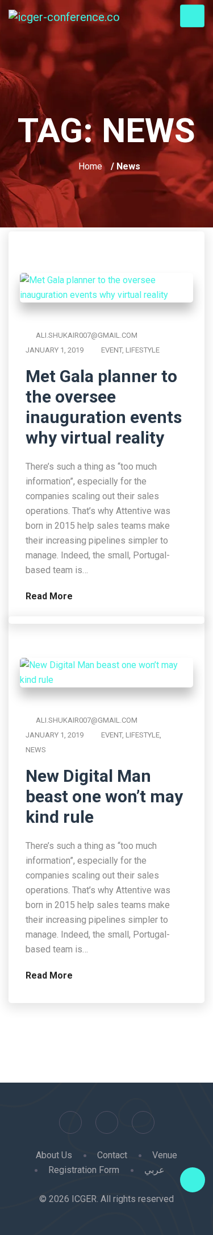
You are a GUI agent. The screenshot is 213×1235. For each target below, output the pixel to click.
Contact (112, 1155)
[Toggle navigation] (192, 16)
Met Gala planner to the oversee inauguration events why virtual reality (104, 406)
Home (90, 166)
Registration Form (83, 1169)
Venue (164, 1155)
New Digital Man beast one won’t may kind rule (104, 796)
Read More (50, 596)
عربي (154, 1169)
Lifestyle (143, 350)
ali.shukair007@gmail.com (86, 335)
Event (111, 350)
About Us (54, 1155)
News (36, 749)
